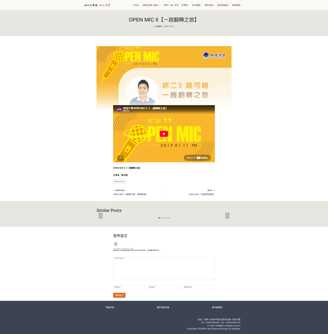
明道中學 (110, 307)
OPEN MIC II (119, 181)
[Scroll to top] (321, 329)
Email (152, 286)
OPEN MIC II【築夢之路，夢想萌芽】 (130, 192)
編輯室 (159, 26)
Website (188, 286)
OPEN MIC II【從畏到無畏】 (202, 192)
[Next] (227, 216)
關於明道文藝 (163, 307)
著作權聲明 (217, 307)
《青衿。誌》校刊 (170, 5)
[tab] (159, 217)
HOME (136, 5)
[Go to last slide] (101, 216)
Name (117, 286)
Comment (119, 258)
